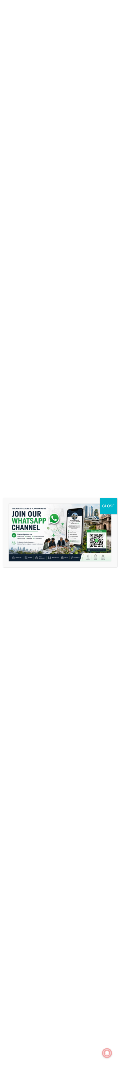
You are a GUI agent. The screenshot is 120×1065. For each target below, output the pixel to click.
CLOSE (108, 506)
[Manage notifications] (107, 1053)
